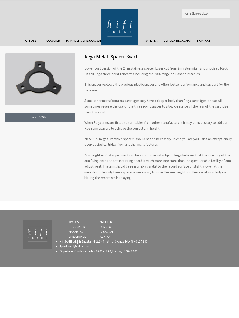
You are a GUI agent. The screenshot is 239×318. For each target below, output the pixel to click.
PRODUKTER (51, 40)
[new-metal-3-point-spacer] (40, 79)
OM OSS (31, 40)
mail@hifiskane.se (79, 246)
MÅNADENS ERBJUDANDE (84, 40)
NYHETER (151, 40)
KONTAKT (203, 40)
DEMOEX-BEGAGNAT (177, 40)
